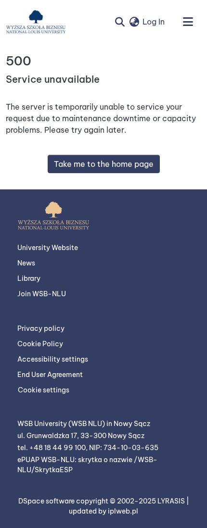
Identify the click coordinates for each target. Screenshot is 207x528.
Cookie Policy (40, 343)
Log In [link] (153, 21)
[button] (36, 22)
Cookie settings (43, 390)
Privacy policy (41, 328)
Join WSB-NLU (41, 293)
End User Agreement (50, 374)
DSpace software (47, 501)
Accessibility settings (52, 359)
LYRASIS (171, 501)
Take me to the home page (104, 164)
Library (28, 278)
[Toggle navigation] (187, 22)
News (26, 263)
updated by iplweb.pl (103, 511)
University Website (47, 247)
